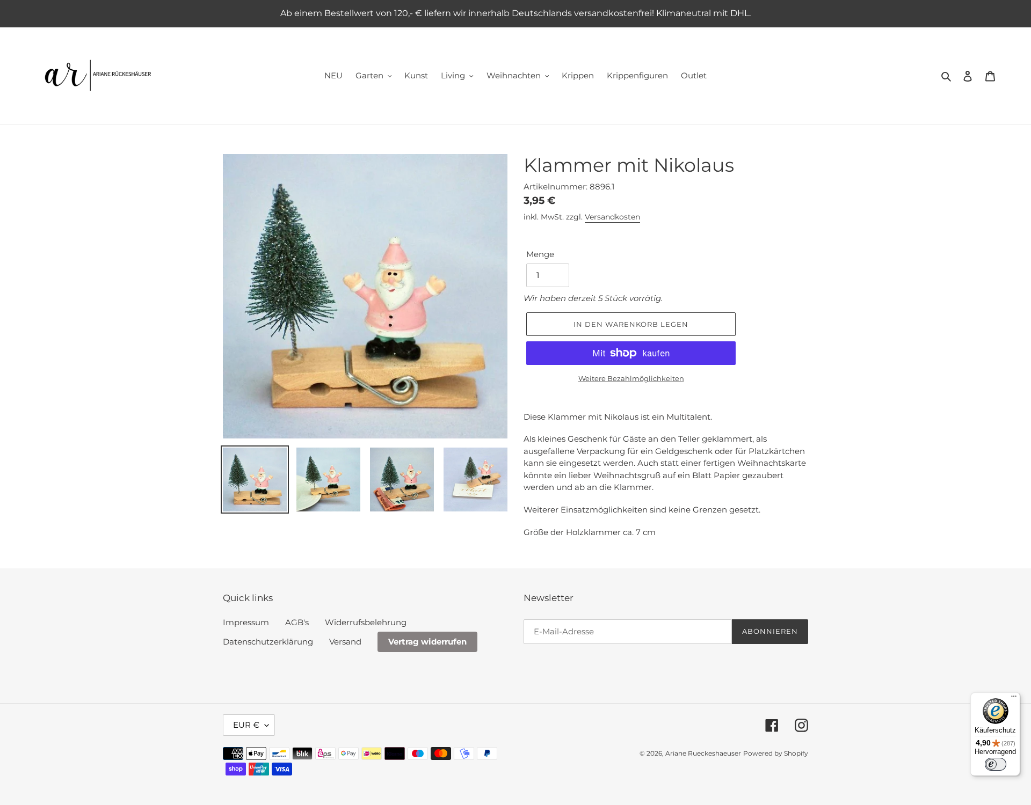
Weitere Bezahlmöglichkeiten (631, 378)
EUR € (246, 725)
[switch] (995, 764)
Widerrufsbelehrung (365, 622)
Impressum (246, 622)
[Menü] (1013, 698)
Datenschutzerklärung (268, 641)
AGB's (297, 622)
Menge (540, 254)
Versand (345, 641)
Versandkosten (612, 217)
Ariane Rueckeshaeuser (703, 753)
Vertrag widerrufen (427, 641)
